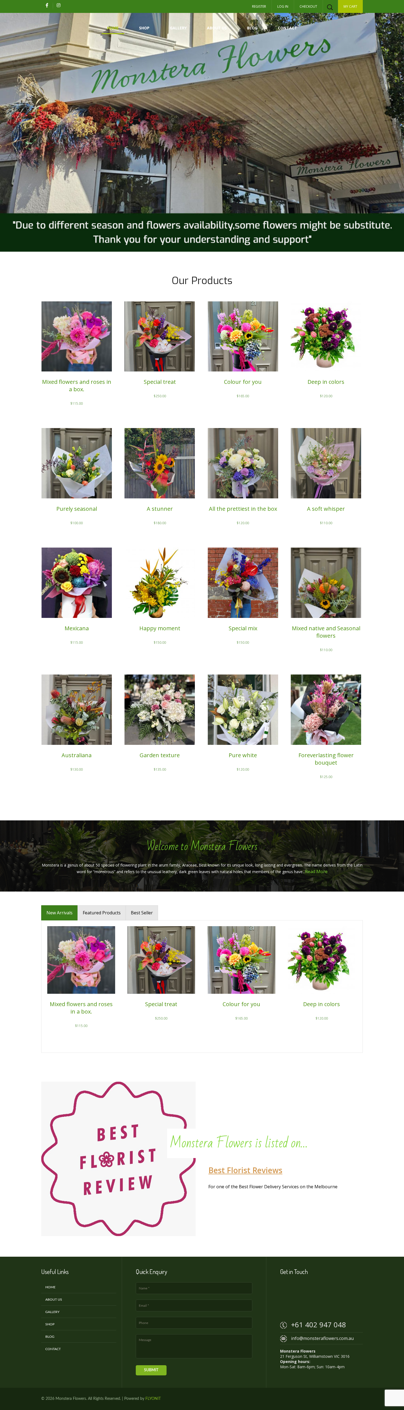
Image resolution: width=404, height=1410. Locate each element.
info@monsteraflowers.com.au (322, 1338)
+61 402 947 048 (318, 1324)
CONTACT (287, 27)
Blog (252, 27)
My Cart (350, 6)
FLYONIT (153, 1399)
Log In (282, 6)
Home (113, 27)
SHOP (144, 27)
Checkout (308, 6)
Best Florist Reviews (245, 1170)
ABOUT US (217, 27)
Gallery (178, 27)
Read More (316, 871)
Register (259, 6)
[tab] (59, 912)
